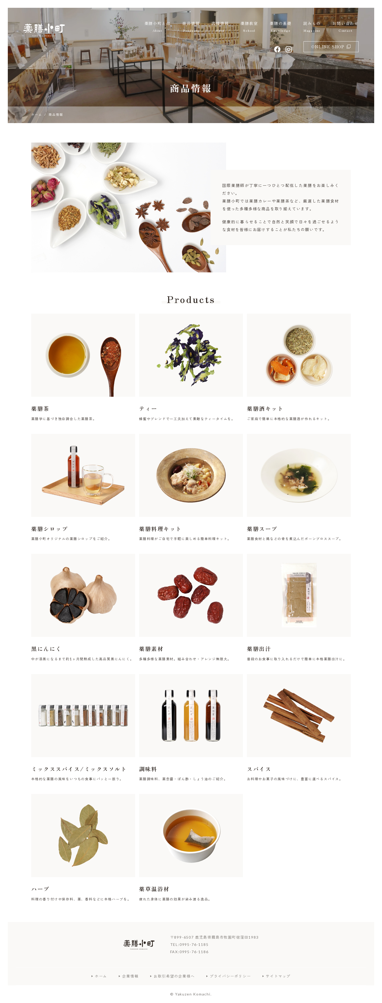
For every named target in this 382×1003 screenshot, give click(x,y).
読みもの (312, 26)
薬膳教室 (249, 26)
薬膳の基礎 (281, 26)
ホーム (101, 976)
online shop (328, 46)
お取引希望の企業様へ (174, 976)
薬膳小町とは (157, 26)
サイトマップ (278, 976)
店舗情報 (220, 26)
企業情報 (130, 976)
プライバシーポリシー (230, 976)
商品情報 (191, 26)
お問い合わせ (345, 26)
